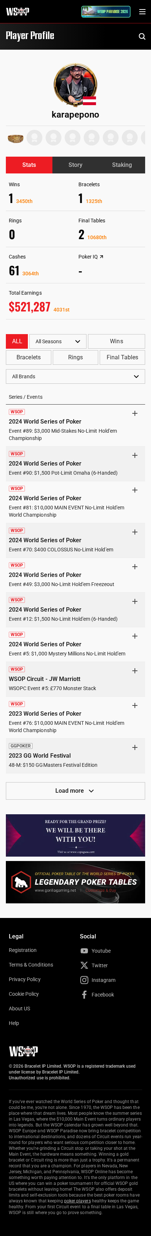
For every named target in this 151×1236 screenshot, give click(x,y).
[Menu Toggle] (142, 11)
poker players (77, 1201)
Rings (75, 357)
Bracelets (28, 357)
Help (14, 1023)
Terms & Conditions (31, 965)
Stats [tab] (29, 164)
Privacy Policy (25, 979)
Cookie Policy (24, 994)
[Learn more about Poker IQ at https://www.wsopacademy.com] (101, 256)
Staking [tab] (122, 164)
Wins (116, 341)
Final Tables (122, 357)
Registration (23, 950)
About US (19, 1008)
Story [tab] (75, 164)
